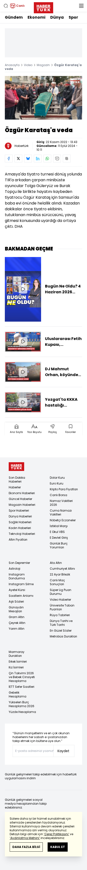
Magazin (43, 65)
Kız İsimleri (16, 667)
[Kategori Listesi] (81, 6)
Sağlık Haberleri (20, 522)
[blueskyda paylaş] (28, 158)
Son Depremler (19, 563)
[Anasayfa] (16, 466)
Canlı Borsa (58, 495)
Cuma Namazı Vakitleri (61, 512)
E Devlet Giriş (59, 538)
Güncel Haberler (20, 499)
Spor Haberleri (19, 510)
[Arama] (6, 6)
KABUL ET (57, 847)
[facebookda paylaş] (9, 158)
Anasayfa (12, 65)
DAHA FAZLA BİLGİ (26, 847)
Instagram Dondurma (17, 576)
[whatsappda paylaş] (47, 158)
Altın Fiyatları (18, 539)
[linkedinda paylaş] (38, 158)
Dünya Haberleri (20, 516)
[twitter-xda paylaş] (18, 158)
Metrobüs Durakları (63, 636)
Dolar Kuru (57, 478)
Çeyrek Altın (17, 623)
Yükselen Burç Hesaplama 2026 (21, 704)
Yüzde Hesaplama (22, 712)
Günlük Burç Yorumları (59, 545)
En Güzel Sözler (61, 630)
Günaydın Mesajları (16, 609)
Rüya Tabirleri (60, 615)
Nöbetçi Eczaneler (63, 520)
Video (28, 65)
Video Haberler (60, 600)
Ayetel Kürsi (17, 590)
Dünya (57, 17)
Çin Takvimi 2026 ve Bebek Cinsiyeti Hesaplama (22, 677)
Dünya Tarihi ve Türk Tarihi (61, 623)
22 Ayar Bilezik (60, 574)
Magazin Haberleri (22, 505)
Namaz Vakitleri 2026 (61, 503)
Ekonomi (36, 17)
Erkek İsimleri (18, 661)
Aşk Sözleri (16, 601)
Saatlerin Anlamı (21, 596)
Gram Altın (16, 617)
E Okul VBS (57, 532)
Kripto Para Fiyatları (64, 489)
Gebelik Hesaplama (17, 694)
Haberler (15, 487)
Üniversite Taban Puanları (62, 607)
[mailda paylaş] (57, 158)
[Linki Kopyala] (67, 158)
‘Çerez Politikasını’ (56, 834)
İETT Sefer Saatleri (21, 687)
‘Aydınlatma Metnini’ (25, 838)
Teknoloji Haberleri (22, 534)
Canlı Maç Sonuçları (57, 582)
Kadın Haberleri (20, 528)
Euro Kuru (56, 483)
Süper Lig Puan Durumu (60, 592)
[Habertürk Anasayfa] (43, 7)
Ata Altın (56, 563)
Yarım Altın (16, 629)
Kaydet (63, 751)
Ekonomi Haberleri (22, 493)
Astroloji (14, 569)
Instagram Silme (21, 584)
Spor (73, 17)
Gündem (14, 17)
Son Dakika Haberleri (17, 480)
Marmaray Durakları (16, 654)
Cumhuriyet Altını (62, 569)
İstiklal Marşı (59, 526)
